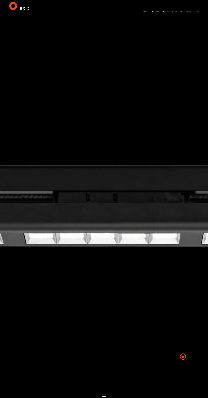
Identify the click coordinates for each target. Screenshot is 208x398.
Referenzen (165, 11)
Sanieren (174, 11)
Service (181, 11)
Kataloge (189, 11)
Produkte (145, 11)
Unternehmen (155, 11)
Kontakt (196, 11)
